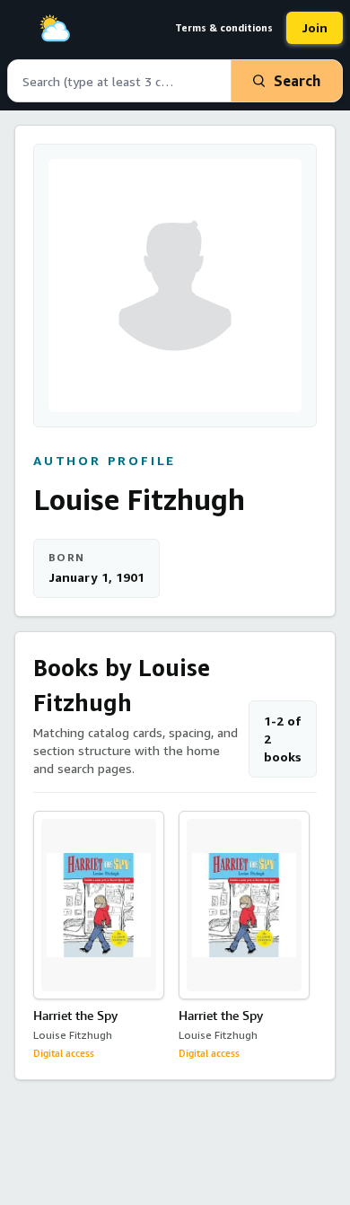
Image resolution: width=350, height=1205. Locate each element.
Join (315, 27)
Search (297, 81)
